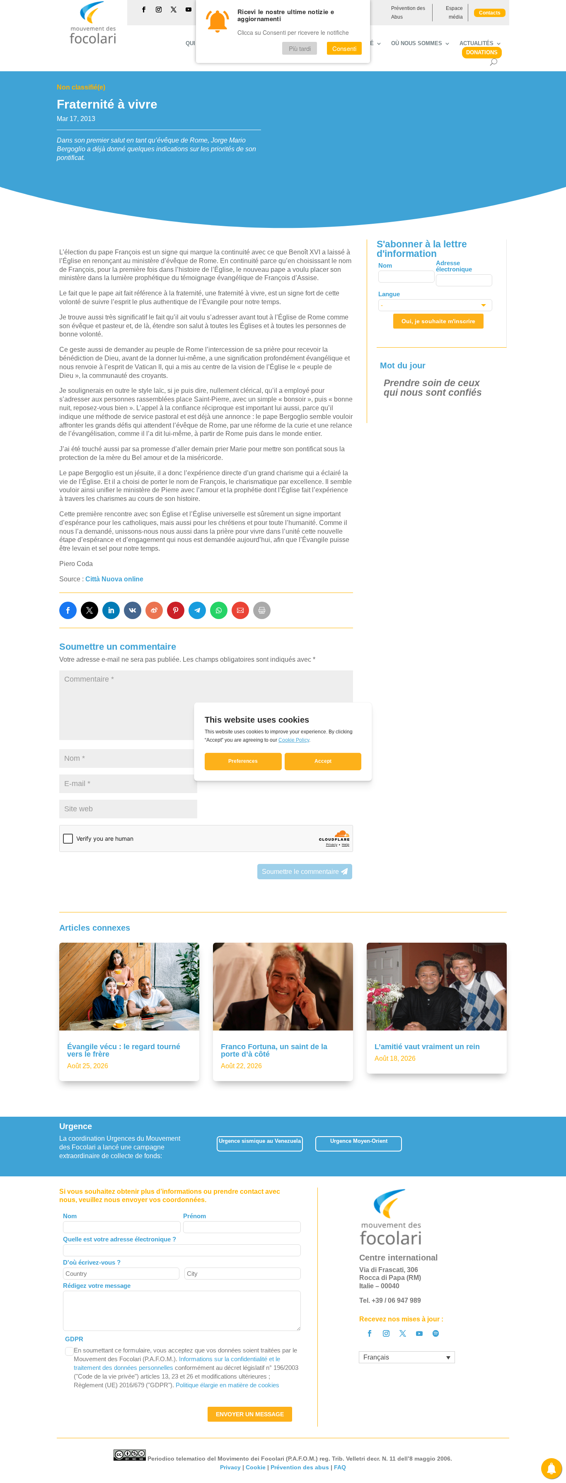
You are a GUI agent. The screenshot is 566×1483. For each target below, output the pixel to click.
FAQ (340, 1467)
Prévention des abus (300, 1467)
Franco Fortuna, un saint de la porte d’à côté (274, 1050)
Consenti (344, 48)
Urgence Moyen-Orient (358, 1141)
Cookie (256, 1467)
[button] (507, 1146)
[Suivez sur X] (173, 9)
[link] (68, 610)
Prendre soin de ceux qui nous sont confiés (433, 387)
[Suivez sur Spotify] (436, 1333)
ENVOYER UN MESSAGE (250, 1414)
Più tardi (300, 48)
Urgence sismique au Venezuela (260, 1141)
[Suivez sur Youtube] (188, 9)
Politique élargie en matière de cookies (227, 1385)
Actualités (476, 43)
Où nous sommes (416, 43)
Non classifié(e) (81, 87)
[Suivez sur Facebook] (144, 9)
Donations (482, 52)
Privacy (230, 1467)
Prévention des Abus (408, 12)
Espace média (454, 12)
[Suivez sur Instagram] (158, 9)
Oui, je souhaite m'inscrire (438, 321)
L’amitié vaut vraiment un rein (427, 1047)
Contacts (490, 13)
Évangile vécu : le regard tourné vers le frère (123, 1050)
